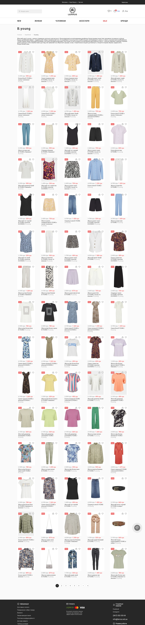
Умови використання (24, 615)
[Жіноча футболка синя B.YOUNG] (72, 453)
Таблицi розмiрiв (22, 624)
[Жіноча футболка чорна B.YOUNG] (49, 312)
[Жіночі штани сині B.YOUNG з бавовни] (26, 134)
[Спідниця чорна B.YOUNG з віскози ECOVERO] (119, 277)
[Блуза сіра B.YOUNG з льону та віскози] (119, 97)
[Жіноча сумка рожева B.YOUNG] (49, 559)
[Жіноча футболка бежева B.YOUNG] (119, 418)
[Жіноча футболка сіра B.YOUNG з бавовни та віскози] (119, 559)
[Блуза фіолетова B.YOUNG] (119, 134)
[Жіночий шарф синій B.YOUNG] (72, 559)
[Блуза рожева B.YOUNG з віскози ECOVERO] (72, 383)
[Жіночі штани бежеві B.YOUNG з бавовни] (26, 277)
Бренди (124, 21)
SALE (105, 21)
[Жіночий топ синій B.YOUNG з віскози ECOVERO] (26, 242)
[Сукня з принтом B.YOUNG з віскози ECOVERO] (96, 347)
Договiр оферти (22, 621)
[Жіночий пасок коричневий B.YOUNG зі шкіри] (119, 524)
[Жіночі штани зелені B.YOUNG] (96, 418)
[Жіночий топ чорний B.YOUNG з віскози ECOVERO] (72, 134)
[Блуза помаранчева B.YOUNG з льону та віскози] (72, 62)
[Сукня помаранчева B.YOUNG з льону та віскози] (49, 62)
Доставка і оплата (23, 607)
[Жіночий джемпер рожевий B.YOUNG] (119, 383)
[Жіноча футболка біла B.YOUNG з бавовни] (72, 347)
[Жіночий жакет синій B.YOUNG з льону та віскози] (96, 62)
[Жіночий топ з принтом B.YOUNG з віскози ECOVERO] (49, 169)
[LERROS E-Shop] (72, 11)
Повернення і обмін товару (26, 610)
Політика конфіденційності (26, 618)
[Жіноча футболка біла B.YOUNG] (26, 312)
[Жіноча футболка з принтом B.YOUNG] (26, 453)
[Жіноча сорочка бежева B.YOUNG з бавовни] (72, 524)
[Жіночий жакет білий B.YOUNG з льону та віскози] (72, 97)
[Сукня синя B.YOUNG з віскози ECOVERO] (72, 312)
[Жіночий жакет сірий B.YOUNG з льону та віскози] (119, 62)
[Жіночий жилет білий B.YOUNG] (96, 242)
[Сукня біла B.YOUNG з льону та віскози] (26, 97)
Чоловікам (60, 21)
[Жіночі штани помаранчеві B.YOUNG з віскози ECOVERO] (96, 97)
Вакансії (20, 613)
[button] (137, 528)
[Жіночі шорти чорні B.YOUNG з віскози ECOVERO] (96, 205)
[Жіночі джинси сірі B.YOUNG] (96, 559)
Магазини (65, 2)
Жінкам (38, 21)
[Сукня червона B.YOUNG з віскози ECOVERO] (119, 453)
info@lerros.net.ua (120, 619)
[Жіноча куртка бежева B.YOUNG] (96, 453)
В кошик (26, 81)
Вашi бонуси (73, 2)
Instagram (116, 612)
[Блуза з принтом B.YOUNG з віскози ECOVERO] (119, 242)
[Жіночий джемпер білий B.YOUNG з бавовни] (26, 169)
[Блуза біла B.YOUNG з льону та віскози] (26, 62)
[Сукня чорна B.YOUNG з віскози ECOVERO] (26, 383)
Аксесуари (84, 21)
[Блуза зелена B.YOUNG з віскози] (26, 524)
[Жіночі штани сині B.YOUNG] (119, 205)
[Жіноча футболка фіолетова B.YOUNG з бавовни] (119, 347)
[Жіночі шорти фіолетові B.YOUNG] (72, 277)
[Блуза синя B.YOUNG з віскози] (26, 559)
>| (87, 585)
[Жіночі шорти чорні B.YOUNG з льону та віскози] (96, 134)
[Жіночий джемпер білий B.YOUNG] (96, 383)
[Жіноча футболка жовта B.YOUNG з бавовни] (49, 383)
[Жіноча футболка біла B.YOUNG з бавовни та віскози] (26, 488)
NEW (19, 21)
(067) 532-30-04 (119, 615)
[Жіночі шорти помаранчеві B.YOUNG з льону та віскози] (49, 205)
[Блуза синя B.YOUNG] (96, 169)
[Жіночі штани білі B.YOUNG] (119, 169)
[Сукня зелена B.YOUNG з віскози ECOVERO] (96, 312)
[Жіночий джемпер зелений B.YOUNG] (49, 418)
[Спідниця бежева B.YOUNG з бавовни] (49, 134)
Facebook (116, 609)
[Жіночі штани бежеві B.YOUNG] (49, 277)
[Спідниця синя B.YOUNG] (72, 205)
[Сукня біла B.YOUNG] (119, 312)
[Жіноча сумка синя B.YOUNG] (49, 524)
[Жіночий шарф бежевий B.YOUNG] (96, 524)
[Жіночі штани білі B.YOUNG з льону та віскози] (49, 242)
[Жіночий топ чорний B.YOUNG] (72, 488)
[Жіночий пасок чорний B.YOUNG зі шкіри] (119, 488)
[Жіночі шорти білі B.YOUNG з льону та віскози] (96, 277)
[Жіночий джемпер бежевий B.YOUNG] (26, 418)
